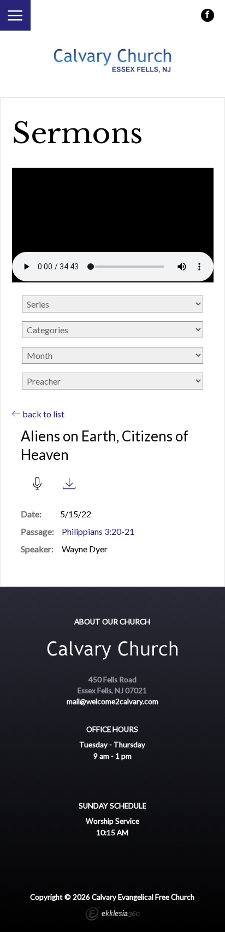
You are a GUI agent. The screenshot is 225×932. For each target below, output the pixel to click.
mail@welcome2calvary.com (112, 701)
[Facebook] (207, 15)
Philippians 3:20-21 (98, 531)
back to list (42, 413)
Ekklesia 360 (112, 915)
